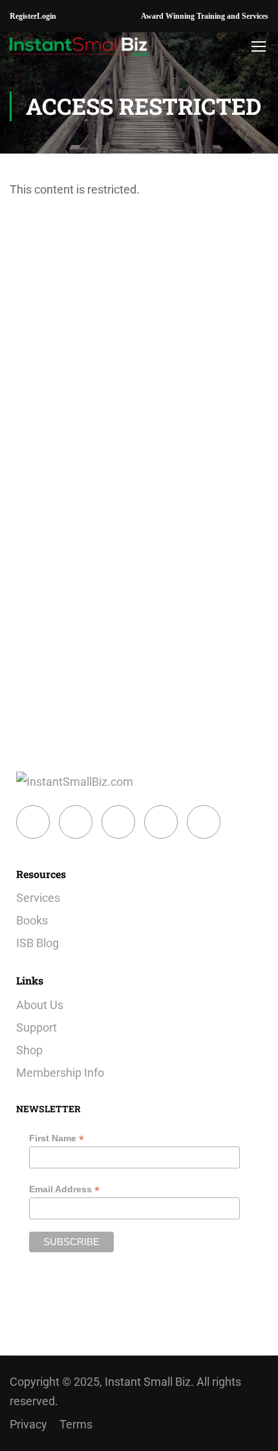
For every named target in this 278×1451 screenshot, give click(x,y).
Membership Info (60, 1072)
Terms (75, 1424)
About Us (39, 1005)
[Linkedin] (161, 822)
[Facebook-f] (33, 822)
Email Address (64, 1189)
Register (23, 16)
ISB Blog (37, 943)
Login (46, 16)
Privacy (28, 1424)
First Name (56, 1138)
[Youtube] (203, 822)
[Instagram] (118, 822)
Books (32, 920)
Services (38, 898)
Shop (29, 1050)
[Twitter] (75, 822)
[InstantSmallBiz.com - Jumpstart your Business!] (78, 45)
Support (36, 1027)
